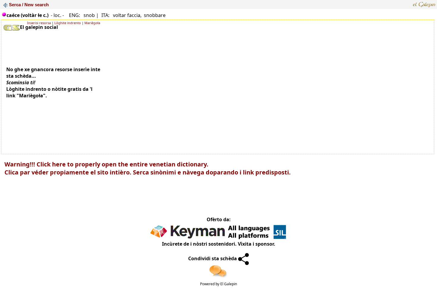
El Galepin (228, 283)
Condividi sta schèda (213, 258)
